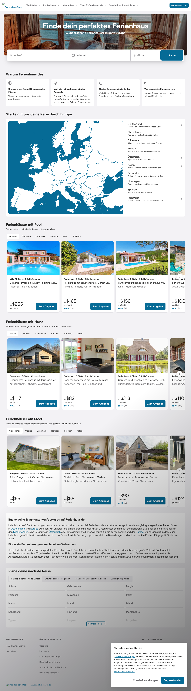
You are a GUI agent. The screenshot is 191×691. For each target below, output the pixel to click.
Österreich (55, 531)
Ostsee (140, 531)
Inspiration (11, 651)
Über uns (43, 646)
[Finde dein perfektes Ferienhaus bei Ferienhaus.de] (28, 685)
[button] (100, 55)
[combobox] (39, 55)
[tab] (13, 236)
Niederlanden (20, 531)
